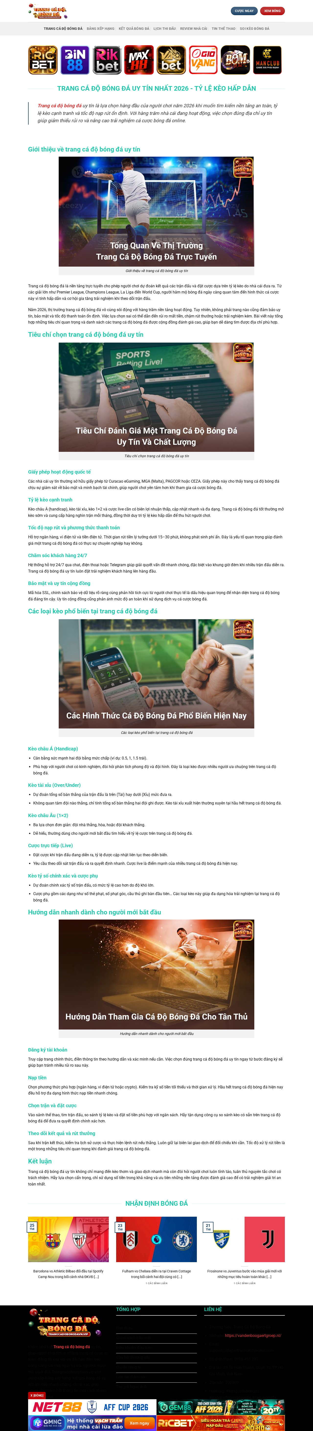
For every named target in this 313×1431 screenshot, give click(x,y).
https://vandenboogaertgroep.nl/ (253, 1335)
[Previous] (27, 1257)
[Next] (286, 1257)
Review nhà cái (193, 29)
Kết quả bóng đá (134, 29)
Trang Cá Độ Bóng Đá (63, 29)
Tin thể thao (223, 29)
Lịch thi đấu (165, 29)
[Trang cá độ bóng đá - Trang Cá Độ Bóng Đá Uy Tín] (49, 11)
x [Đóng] (37, 1395)
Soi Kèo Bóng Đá (254, 29)
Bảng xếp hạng (100, 29)
